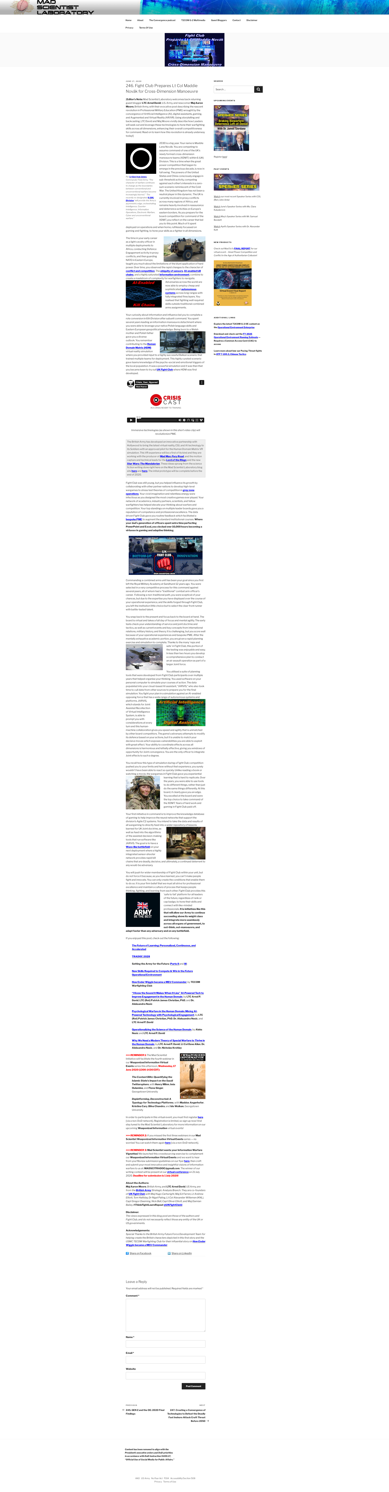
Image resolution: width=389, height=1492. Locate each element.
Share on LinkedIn (182, 1253)
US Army (145, 1478)
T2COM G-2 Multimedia (193, 20)
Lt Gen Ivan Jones (138, 176)
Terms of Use (169, 1481)
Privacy (129, 27)
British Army (143, 1190)
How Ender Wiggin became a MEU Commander (159, 982)
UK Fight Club (165, 369)
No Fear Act (157, 1478)
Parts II (174, 963)
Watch (217, 196)
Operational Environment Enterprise (236, 327)
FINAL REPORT (242, 248)
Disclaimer (251, 20)
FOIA (166, 1478)
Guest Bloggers (219, 20)
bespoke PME (134, 519)
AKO (137, 1478)
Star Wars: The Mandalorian (143, 463)
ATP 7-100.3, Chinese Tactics (231, 354)
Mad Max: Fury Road (172, 456)
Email (130, 1353)
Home (128, 20)
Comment (132, 1295)
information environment (174, 274)
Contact (236, 20)
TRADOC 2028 (141, 956)
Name (130, 1337)
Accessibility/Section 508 (182, 1478)
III (185, 963)
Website (131, 1369)
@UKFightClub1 (173, 1204)
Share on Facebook (140, 1253)
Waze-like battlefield (138, 846)
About (140, 20)
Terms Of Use (146, 27)
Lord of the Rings (176, 460)
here (144, 471)
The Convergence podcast (162, 20)
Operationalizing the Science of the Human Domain (161, 1029)
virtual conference (178, 1172)
